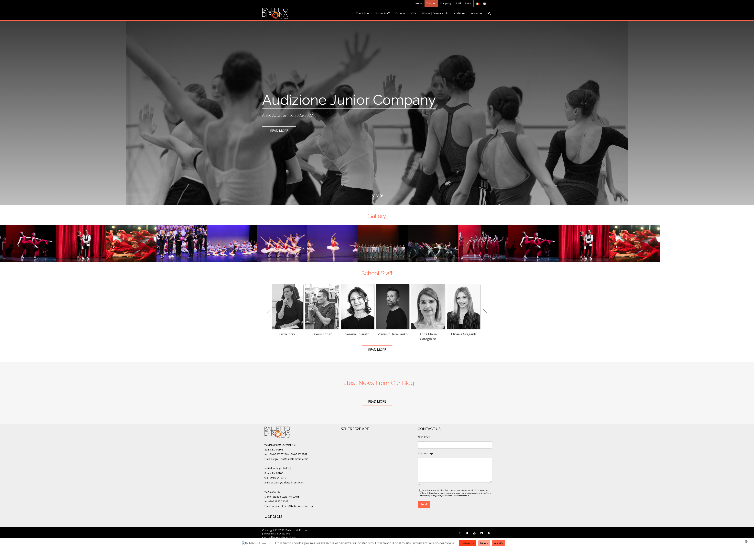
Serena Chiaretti (357, 334)
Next (484, 311)
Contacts (273, 516)
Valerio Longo (322, 334)
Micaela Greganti (463, 334)
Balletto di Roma (296, 530)
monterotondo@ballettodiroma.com (293, 506)
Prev (269, 311)
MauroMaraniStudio (285, 536)
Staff (458, 3)
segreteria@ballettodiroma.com (290, 459)
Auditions (459, 13)
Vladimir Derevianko (393, 334)
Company (445, 3)
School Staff (382, 13)
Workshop (477, 13)
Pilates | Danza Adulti (435, 13)
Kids (413, 13)
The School (362, 13)
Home (419, 3)
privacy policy (435, 495)
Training (431, 3)
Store (468, 3)
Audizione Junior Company (349, 99)
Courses (400, 13)
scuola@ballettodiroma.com (288, 482)
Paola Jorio (287, 334)
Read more (279, 131)
